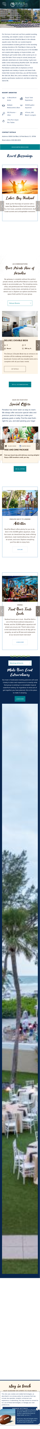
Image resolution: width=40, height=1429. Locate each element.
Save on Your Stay (20, 400)
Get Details (18, 369)
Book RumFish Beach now (20, 147)
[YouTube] (23, 1300)
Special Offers (20, 404)
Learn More (20, 642)
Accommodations (20, 264)
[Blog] (34, 1300)
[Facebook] (6, 1300)
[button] (2, 445)
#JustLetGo (20, 1291)
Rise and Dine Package (16, 449)
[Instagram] (12, 1300)
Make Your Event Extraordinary (20, 672)
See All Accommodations (20, 384)
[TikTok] (17, 1300)
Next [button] (38, 206)
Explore (22, 549)
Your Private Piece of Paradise (19, 270)
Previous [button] (2, 206)
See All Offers (20, 469)
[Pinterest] (28, 1300)
